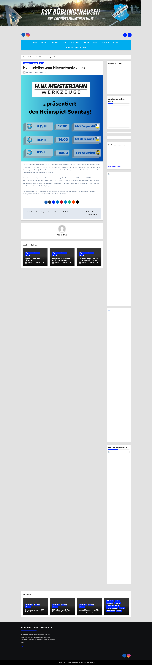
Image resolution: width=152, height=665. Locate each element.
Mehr (22, 646)
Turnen (115, 42)
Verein (35, 42)
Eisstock (86, 42)
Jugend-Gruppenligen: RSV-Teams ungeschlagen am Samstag (89, 260)
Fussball (34, 63)
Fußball (44, 42)
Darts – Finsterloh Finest (71, 42)
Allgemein (27, 63)
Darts (117, 601)
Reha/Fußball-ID (112, 608)
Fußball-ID (54, 42)
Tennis (95, 42)
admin (31, 72)
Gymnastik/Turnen (113, 605)
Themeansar (90, 662)
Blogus (81, 662)
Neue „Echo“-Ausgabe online (76, 47)
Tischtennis (105, 42)
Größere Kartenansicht (114, 166)
